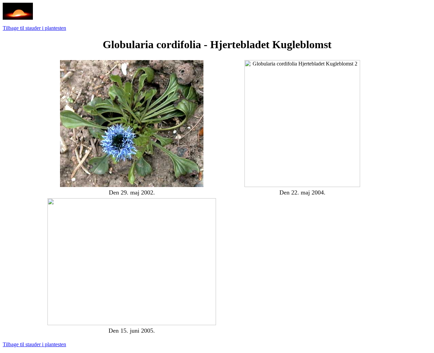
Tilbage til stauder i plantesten (34, 28)
